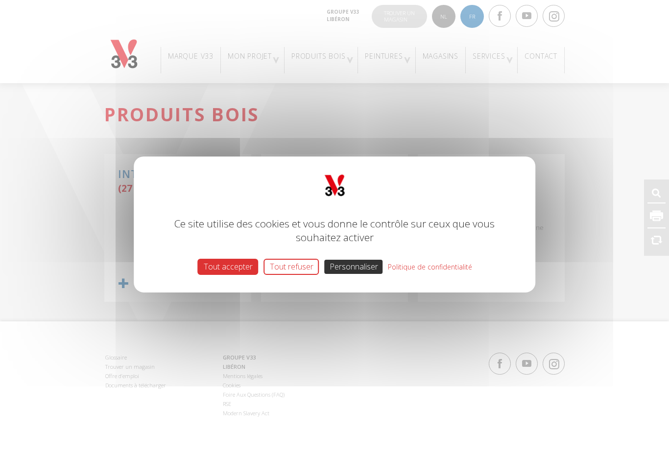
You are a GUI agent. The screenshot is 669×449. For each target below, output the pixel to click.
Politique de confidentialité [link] (430, 266)
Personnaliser (354, 266)
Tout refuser (291, 266)
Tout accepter (228, 266)
